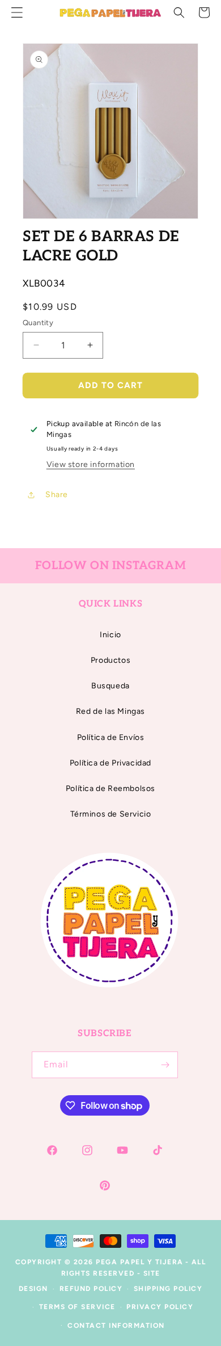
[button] (179, 12)
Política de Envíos (110, 737)
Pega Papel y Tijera (140, 1262)
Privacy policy (159, 1307)
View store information (90, 464)
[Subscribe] (164, 1064)
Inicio (110, 635)
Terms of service (77, 1307)
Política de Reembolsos (110, 788)
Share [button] (56, 494)
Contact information (116, 1326)
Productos (110, 660)
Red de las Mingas (110, 711)
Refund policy (91, 1289)
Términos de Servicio (110, 814)
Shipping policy (168, 1289)
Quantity (38, 322)
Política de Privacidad (110, 763)
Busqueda (110, 686)
